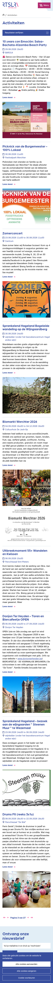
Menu (46, 5)
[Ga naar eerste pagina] (4, 917)
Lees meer (7, 97)
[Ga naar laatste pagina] (32, 917)
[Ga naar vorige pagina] (8, 917)
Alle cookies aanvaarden (26, 964)
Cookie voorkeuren (26, 977)
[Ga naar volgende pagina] (28, 917)
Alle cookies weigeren (26, 971)
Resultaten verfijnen (14, 32)
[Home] (10, 5)
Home (3, 14)
